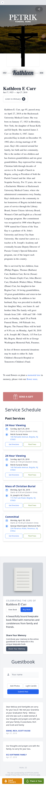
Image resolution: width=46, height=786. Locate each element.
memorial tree (33, 374)
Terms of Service (30, 775)
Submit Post (23, 691)
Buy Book (27, 609)
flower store (32, 379)
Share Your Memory (16, 649)
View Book (12, 609)
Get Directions (14, 444)
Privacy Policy (16, 775)
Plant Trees (32, 444)
